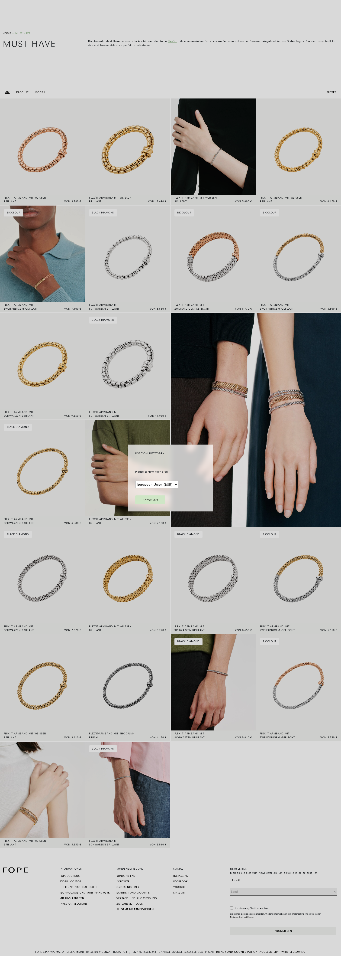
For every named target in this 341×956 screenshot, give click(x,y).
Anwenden (150, 499)
